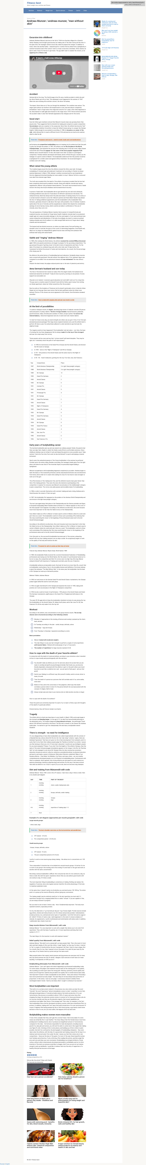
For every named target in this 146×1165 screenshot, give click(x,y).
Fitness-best (34, 3)
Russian (2, 1164)
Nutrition (31, 10)
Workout (39, 10)
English (8, 1164)
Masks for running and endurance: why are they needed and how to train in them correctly (110, 23)
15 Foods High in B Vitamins (110, 48)
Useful (78, 10)
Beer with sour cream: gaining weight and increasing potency (108, 66)
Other (85, 10)
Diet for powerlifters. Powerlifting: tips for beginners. (108, 40)
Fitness (70, 10)
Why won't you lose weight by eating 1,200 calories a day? (110, 32)
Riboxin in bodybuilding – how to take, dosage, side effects (109, 75)
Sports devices (60, 10)
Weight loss (49, 10)
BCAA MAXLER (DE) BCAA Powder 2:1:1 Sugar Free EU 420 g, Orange (110, 58)
